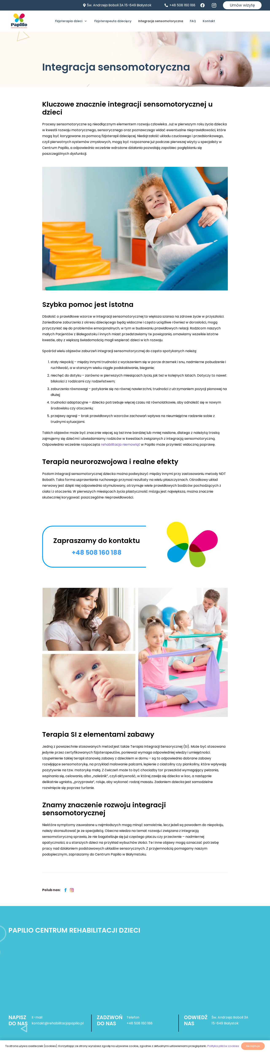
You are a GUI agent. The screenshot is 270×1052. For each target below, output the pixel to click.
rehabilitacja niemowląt (120, 444)
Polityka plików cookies (223, 1046)
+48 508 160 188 (140, 1023)
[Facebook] (65, 890)
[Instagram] (72, 890)
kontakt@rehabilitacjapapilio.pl (58, 1023)
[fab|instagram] (215, 5)
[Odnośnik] (19, 21)
